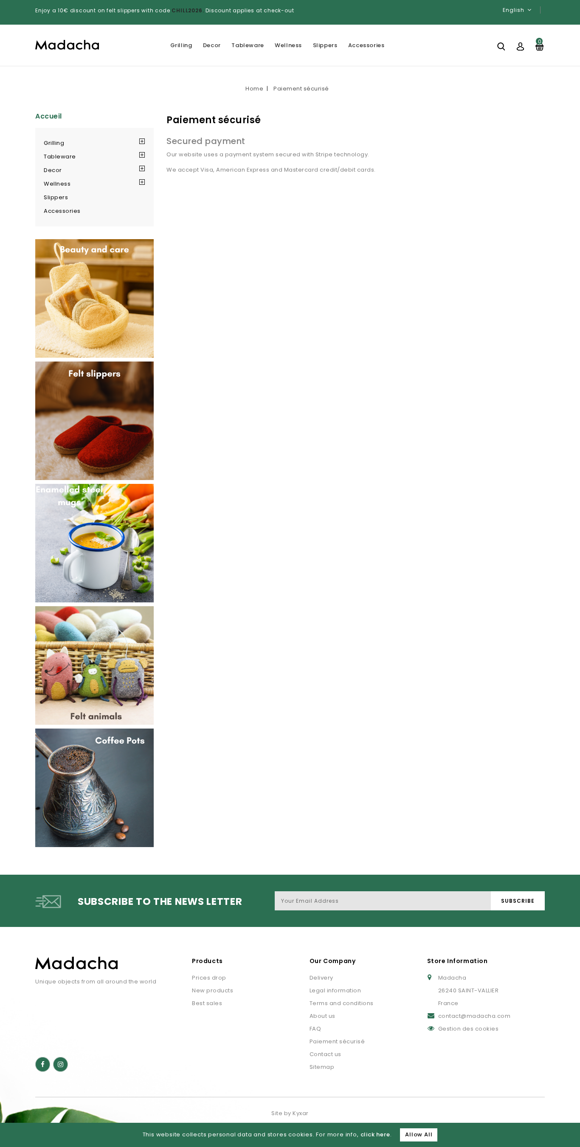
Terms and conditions (342, 1003)
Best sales (207, 1003)
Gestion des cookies (468, 1029)
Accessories (366, 45)
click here (375, 1134)
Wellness (288, 45)
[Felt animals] (94, 665)
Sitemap (322, 1067)
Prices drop (209, 978)
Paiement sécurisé (337, 1041)
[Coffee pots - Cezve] (94, 788)
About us (322, 1016)
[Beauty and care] (94, 298)
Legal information (335, 990)
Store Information (457, 961)
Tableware (247, 45)
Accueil (48, 116)
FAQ (315, 1029)
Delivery (321, 978)
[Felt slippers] (94, 421)
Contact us (325, 1054)
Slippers (325, 45)
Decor (212, 45)
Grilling (181, 45)
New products (212, 990)
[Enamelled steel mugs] (94, 543)
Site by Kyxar (290, 1113)
